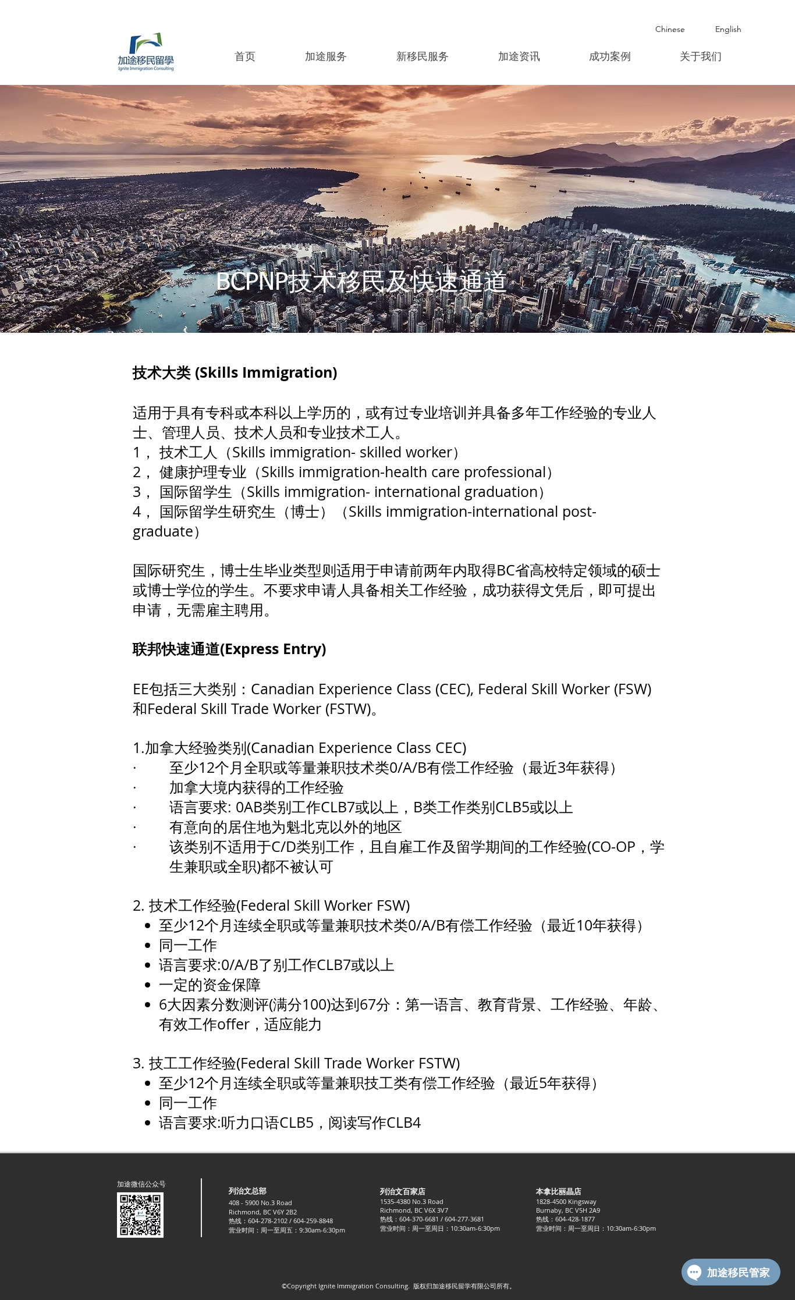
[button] (325, 56)
